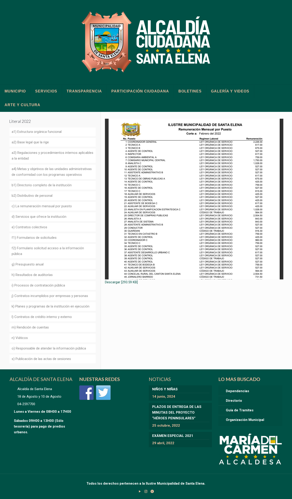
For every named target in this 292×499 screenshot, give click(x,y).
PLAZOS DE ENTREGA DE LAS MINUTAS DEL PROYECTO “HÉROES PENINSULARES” (176, 412)
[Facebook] (86, 392)
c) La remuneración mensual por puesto (42, 206)
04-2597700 (26, 404)
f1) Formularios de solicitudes (34, 238)
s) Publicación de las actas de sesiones (41, 359)
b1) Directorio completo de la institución (42, 185)
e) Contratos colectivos (29, 227)
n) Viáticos (20, 338)
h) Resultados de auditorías (32, 275)
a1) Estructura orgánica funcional (37, 132)
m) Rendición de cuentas (30, 327)
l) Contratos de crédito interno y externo (42, 317)
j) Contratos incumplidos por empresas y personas (50, 296)
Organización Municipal (245, 420)
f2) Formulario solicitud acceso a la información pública (48, 251)
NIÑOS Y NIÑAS (165, 389)
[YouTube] (139, 491)
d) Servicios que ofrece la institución (39, 217)
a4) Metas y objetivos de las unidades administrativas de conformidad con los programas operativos (52, 172)
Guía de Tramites (239, 410)
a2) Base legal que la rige (30, 142)
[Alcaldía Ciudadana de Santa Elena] (146, 42)
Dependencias (237, 391)
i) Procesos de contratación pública (38, 285)
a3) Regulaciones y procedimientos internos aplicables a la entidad (52, 155)
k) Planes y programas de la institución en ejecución (50, 306)
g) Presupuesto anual (28, 264)
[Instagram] (145, 491)
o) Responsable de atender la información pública (49, 348)
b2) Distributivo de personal (32, 196)
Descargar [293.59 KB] (121, 282)
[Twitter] (103, 392)
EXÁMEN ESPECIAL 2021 (172, 436)
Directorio (234, 401)
